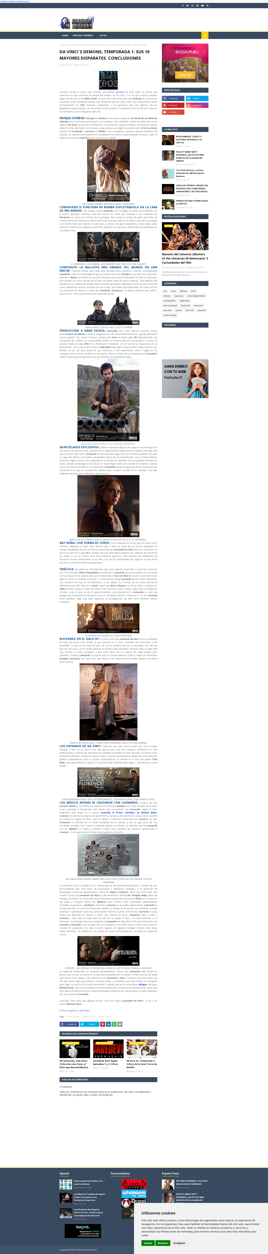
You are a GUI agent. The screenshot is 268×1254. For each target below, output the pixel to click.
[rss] (207, 5)
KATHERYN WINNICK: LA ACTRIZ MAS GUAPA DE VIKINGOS (192, 1182)
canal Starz (84, 1010)
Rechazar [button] (163, 1243)
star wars (167, 310)
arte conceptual (170, 305)
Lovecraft (201, 310)
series (68, 45)
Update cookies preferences (14, 1)
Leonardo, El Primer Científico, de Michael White (129, 812)
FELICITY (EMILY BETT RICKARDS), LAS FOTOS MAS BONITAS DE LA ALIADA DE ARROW (190, 156)
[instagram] (192, 5)
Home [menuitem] (65, 35)
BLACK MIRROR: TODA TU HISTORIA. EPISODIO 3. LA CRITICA (189, 139)
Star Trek (190, 310)
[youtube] (202, 5)
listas (93, 1016)
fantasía (86, 1016)
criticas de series (73, 1016)
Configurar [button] (179, 1243)
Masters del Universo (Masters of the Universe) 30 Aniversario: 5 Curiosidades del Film (185, 258)
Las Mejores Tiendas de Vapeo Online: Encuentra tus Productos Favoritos (89, 1197)
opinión (101, 1016)
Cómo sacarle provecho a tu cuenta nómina (88, 1182)
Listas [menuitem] (102, 35)
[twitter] (187, 5)
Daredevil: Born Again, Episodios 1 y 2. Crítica (105, 1062)
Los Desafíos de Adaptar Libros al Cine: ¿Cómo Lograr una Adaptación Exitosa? (88, 1212)
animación (198, 305)
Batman (183, 291)
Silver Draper (67, 64)
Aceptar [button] (148, 1243)
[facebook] (182, 5)
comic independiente (196, 296)
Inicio (62, 45)
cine (165, 291)
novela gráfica (169, 300)
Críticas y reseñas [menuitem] (83, 35)
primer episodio (115, 92)
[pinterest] (197, 5)
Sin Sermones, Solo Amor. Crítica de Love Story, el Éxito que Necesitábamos (74, 1064)
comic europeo (169, 315)
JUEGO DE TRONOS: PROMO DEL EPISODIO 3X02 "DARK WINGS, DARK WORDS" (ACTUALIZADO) (192, 188)
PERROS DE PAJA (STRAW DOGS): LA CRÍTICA (192, 202)
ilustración (185, 305)
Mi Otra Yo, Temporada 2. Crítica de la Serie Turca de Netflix (142, 1064)
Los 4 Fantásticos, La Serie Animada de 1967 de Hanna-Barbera (190, 173)
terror (193, 291)
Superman (178, 296)
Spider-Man (185, 300)
